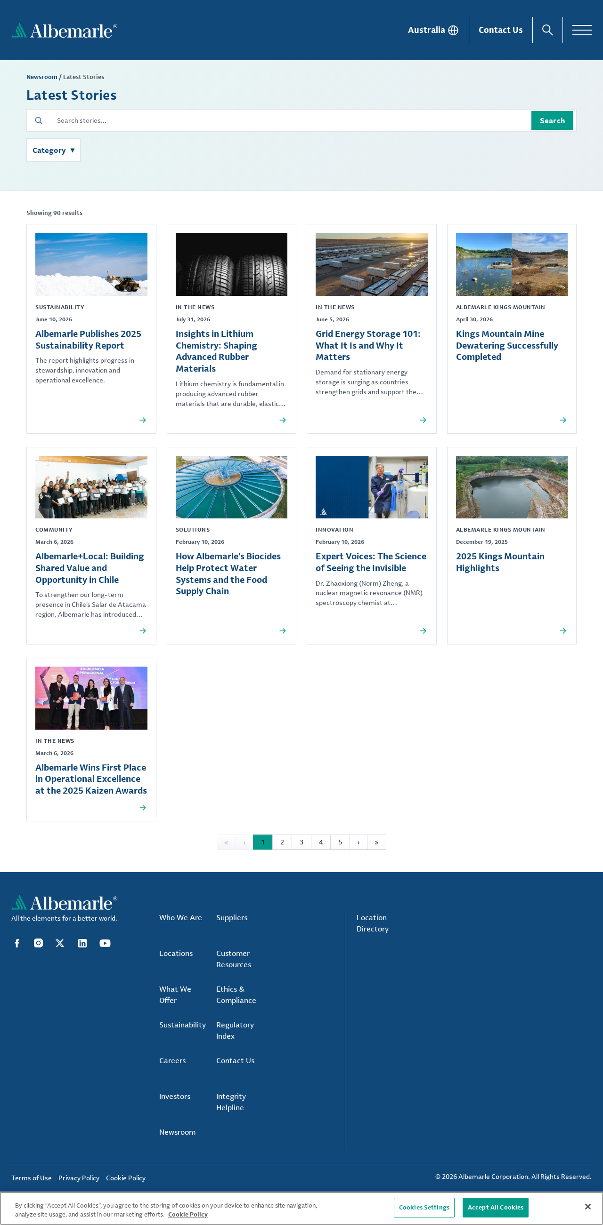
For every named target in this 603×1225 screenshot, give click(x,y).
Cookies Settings (424, 1207)
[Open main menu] (582, 30)
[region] (301, 1208)
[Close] (588, 1206)
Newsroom (41, 76)
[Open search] (547, 30)
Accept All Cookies (495, 1207)
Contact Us (501, 29)
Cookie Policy (188, 1214)
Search (552, 120)
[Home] (64, 30)
